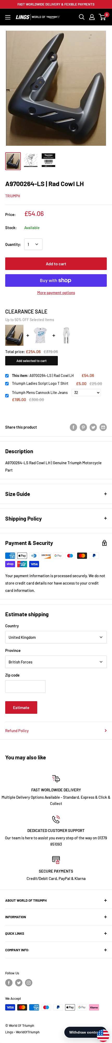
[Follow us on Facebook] (9, 982)
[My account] (92, 17)
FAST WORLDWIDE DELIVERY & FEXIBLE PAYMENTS (56, 4)
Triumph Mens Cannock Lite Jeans (40, 392)
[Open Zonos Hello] (100, 1033)
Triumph (12, 196)
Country (12, 625)
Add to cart (56, 263)
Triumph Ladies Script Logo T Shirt (40, 383)
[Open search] (82, 17)
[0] (102, 17)
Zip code (12, 675)
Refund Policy (17, 730)
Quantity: (13, 244)
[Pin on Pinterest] (83, 427)
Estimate (21, 707)
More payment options (56, 292)
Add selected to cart (31, 361)
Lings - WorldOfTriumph (22, 1032)
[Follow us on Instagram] (28, 982)
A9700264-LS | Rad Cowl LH (43, 375)
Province (13, 650)
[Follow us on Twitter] (18, 982)
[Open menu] (7, 17)
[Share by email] (103, 427)
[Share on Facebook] (73, 427)
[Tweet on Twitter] (93, 427)
